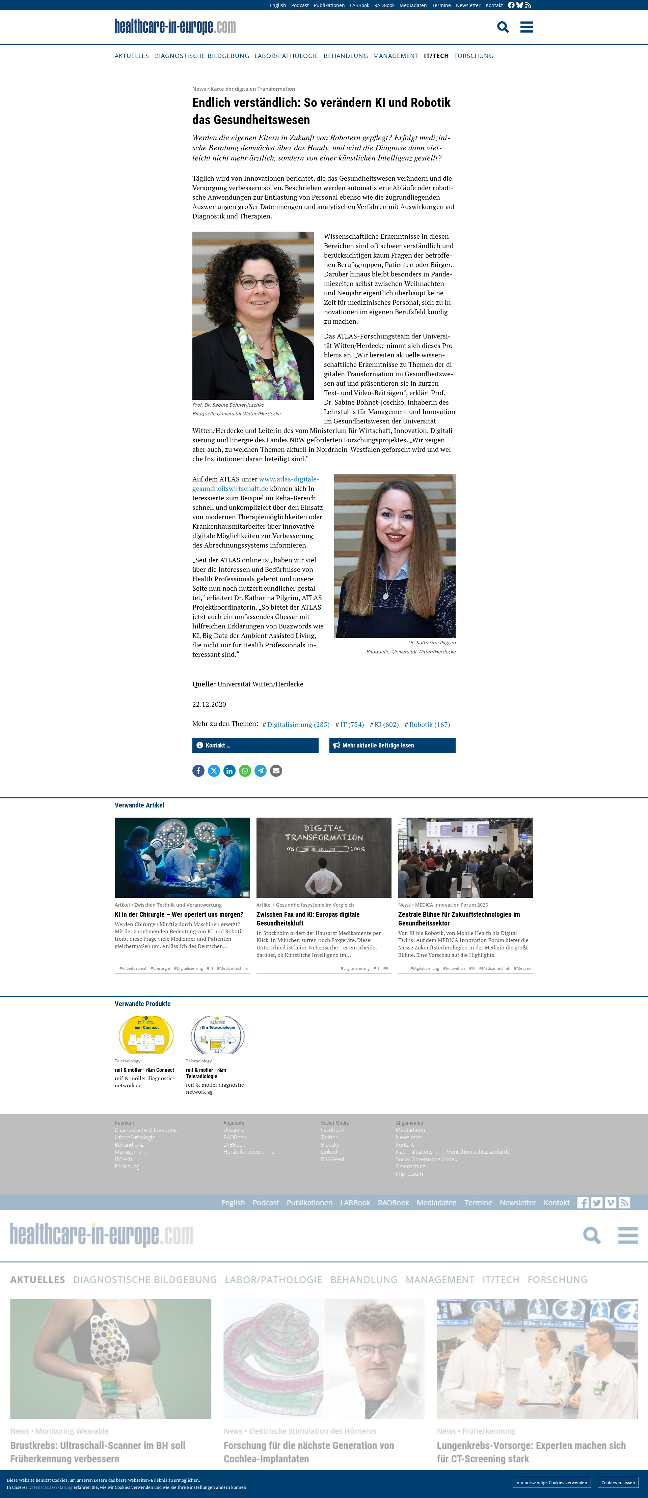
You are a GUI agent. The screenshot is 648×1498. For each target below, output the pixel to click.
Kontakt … (217, 745)
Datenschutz (410, 1166)
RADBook (384, 5)
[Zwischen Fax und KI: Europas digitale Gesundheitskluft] (324, 858)
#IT (376, 968)
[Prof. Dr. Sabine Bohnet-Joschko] (253, 317)
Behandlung (346, 56)
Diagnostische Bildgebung (201, 56)
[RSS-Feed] (528, 5)
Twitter (329, 1137)
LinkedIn (331, 1151)
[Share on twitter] (214, 771)
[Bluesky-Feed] (519, 5)
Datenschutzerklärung (50, 1487)
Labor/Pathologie (286, 56)
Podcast (300, 5)
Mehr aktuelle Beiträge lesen (377, 745)
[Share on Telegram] (260, 771)
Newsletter (468, 5)
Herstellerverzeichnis (248, 1151)
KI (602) (387, 724)
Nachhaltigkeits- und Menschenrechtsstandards (453, 1151)
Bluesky (330, 1144)
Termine (441, 5)
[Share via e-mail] (276, 771)
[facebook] (511, 5)
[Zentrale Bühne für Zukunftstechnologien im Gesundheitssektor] (465, 858)
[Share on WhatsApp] (245, 771)
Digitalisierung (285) (298, 724)
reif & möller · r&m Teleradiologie (206, 1073)
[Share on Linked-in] (229, 771)
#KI (210, 968)
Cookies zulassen (618, 1482)
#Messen (522, 968)
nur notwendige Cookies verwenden (552, 1482)
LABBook (359, 5)
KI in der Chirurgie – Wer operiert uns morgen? (179, 914)
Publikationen (329, 5)
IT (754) (352, 724)
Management (396, 56)
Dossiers (233, 1130)
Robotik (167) (429, 724)
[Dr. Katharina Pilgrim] (395, 557)
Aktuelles (132, 56)
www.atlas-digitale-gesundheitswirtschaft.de (256, 483)
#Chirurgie (160, 968)
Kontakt (494, 5)
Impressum (409, 1173)
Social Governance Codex (426, 1159)
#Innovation (454, 968)
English (278, 5)
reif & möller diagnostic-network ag (145, 1082)
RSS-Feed (332, 1159)
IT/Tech (436, 56)
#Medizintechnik (232, 968)
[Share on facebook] (198, 771)
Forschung (474, 56)
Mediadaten (413, 5)
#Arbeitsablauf (132, 968)
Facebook (332, 1130)
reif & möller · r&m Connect (144, 1070)
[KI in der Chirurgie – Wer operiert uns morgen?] (182, 858)
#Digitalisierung (188, 968)
